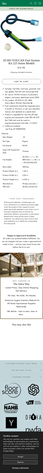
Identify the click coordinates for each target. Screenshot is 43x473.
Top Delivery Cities (21, 370)
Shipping (14, 72)
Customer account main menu (21, 364)
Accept (20, 456)
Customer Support (21, 377)
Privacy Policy (8, 451)
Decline (20, 462)
